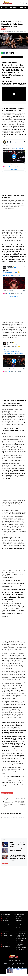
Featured (3, 29)
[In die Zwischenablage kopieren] (12, 53)
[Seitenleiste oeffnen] (1, 3)
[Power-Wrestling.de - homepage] (8, 2)
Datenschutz (17, 960)
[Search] (21, 3)
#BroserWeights (8, 353)
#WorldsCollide (18, 148)
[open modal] (26, 3)
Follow (14, 142)
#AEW (10, 7)
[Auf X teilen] (7, 53)
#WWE (6, 7)
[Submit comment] (25, 817)
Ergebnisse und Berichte (6, 793)
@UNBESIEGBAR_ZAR (10, 272)
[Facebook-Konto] (6, 968)
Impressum (10, 960)
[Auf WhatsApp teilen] (2, 53)
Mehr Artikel (5, 863)
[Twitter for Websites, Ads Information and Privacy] (24, 164)
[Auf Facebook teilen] (4, 53)
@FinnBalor (6, 275)
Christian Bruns (8, 31)
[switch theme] (24, 3)
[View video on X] (14, 156)
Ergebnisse (23, 7)
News (15, 7)
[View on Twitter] (24, 142)
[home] (1, 7)
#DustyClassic (7, 350)
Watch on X (20, 152)
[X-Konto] (2, 968)
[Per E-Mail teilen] (10, 53)
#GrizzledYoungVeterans (11, 351)
